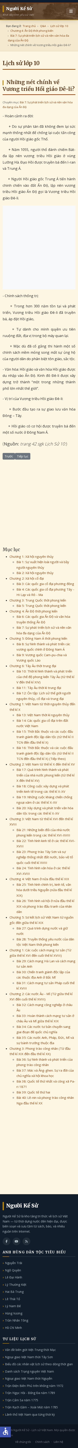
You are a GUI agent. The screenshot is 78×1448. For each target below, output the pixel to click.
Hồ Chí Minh (13, 1328)
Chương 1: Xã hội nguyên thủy (32, 556)
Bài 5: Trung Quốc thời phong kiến (41, 605)
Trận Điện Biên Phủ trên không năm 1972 (34, 1386)
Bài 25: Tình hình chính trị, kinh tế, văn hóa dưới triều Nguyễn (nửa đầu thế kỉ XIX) (44, 890)
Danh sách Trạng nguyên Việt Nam (29, 1371)
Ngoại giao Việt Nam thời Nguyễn (28, 1378)
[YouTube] (16, 1241)
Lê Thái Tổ (12, 1299)
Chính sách (42, 1442)
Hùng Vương (13, 1313)
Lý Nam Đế (13, 1306)
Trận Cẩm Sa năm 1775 (21, 1400)
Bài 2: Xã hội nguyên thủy (35, 573)
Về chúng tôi (23, 1442)
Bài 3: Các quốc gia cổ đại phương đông (45, 584)
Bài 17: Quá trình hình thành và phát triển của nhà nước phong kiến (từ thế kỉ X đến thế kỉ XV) (45, 775)
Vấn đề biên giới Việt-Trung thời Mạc (30, 1350)
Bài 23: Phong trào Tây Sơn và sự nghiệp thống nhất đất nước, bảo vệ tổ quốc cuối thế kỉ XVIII (44, 857)
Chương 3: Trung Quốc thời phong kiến (38, 600)
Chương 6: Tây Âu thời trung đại (33, 666)
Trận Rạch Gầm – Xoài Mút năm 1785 (31, 1407)
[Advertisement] (39, 247)
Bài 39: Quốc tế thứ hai (33, 1092)
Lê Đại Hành (13, 1277)
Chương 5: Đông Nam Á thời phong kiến (38, 638)
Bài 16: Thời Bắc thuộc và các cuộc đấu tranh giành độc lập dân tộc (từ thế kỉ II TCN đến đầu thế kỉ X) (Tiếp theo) (45, 753)
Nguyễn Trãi (13, 1263)
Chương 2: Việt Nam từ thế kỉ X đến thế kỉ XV (42, 764)
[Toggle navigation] (71, 11)
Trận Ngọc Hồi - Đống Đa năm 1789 (30, 1393)
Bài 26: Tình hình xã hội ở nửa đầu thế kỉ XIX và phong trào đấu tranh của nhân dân (45, 906)
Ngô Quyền (13, 1270)
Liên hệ (58, 1442)
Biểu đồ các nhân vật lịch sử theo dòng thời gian (39, 1364)
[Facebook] (6, 1241)
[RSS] (26, 1241)
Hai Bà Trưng (14, 1292)
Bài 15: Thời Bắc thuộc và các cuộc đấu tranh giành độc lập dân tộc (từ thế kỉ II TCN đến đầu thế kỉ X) (45, 736)
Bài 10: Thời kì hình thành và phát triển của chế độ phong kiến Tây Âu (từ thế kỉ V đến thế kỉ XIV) (45, 676)
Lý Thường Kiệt (15, 1285)
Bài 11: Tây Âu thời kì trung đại (38, 688)
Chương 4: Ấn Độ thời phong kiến (33, 611)
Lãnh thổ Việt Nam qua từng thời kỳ (30, 1414)
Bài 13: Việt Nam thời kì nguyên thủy (43, 715)
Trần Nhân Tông (16, 1320)
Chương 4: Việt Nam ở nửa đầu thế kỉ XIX (39, 879)
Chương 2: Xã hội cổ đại (27, 578)
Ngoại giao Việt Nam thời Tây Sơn (29, 1357)
